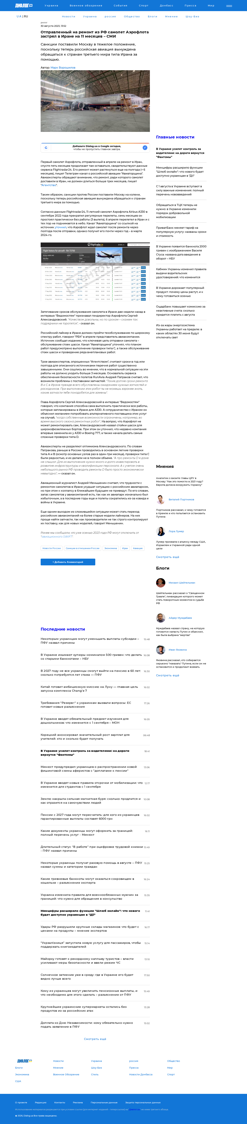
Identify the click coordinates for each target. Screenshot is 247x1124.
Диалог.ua (134, 1109)
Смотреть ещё (95, 1039)
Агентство (49, 185)
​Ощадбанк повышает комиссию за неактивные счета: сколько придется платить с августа (180, 310)
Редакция (40, 1102)
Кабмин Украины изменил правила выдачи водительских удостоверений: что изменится (181, 273)
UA (19, 16)
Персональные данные (104, 1102)
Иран (125, 548)
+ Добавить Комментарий (68, 562)
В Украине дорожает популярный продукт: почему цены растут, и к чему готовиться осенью (180, 292)
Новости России (52, 548)
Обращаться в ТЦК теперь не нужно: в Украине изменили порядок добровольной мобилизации (176, 211)
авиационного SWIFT (57, 536)
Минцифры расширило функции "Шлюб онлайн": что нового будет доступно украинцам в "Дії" (180, 171)
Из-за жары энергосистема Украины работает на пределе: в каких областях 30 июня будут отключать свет (179, 331)
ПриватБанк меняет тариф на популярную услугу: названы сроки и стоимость (181, 231)
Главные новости (175, 137)
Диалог (44, 22)
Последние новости (63, 629)
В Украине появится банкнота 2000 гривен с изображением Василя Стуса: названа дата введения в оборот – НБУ (181, 252)
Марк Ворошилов (63, 67)
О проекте (21, 1102)
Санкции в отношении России (82, 548)
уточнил (60, 227)
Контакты (59, 1102)
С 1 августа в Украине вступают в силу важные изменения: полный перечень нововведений (180, 190)
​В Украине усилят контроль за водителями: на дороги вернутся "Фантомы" (180, 153)
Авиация (137, 548)
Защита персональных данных (143, 1102)
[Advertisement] (95, 593)
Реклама (78, 1102)
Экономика (111, 548)
